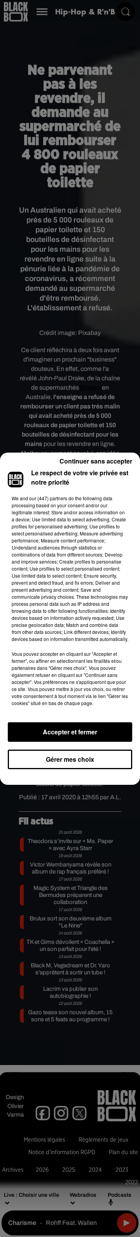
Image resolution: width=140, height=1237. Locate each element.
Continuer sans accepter (96, 460)
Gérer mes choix (70, 759)
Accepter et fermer (70, 731)
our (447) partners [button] (48, 498)
